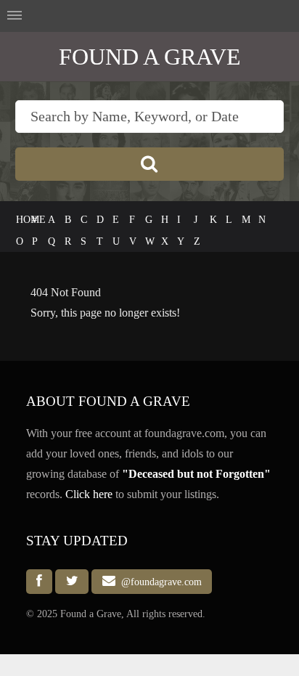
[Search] (149, 164)
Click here (88, 494)
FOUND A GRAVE (150, 57)
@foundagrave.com (158, 581)
